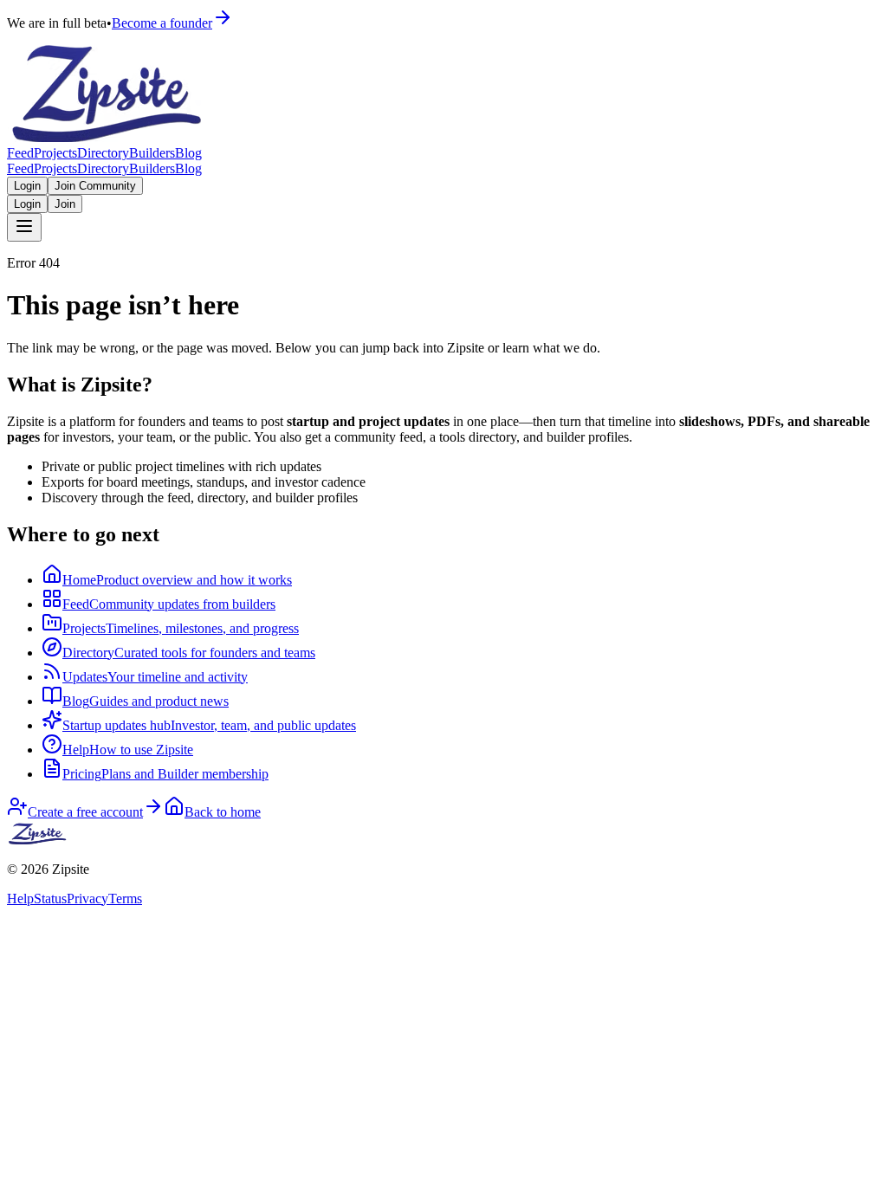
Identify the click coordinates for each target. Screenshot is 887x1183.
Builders (152, 152)
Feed (20, 152)
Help (20, 898)
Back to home (223, 812)
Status (50, 898)
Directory (103, 152)
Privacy (87, 898)
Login (27, 185)
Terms (125, 898)
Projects (55, 152)
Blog (188, 152)
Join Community (95, 185)
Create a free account (85, 812)
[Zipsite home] (38, 839)
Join (65, 203)
